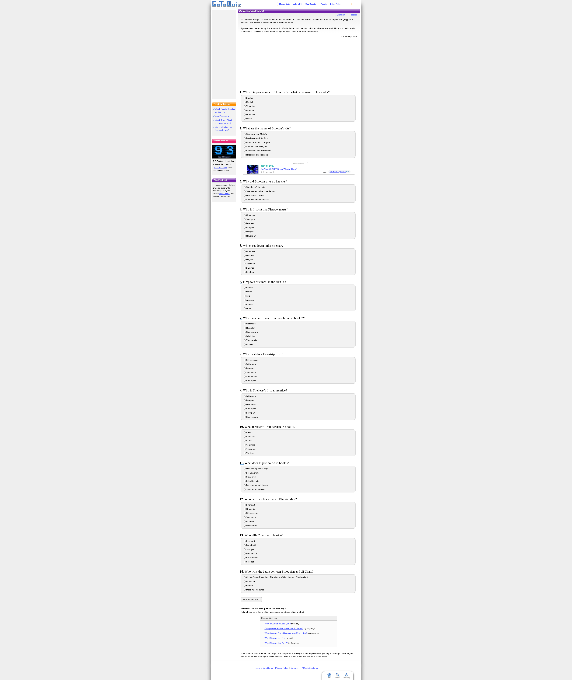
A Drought (250, 449)
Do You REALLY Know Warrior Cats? (279, 169)
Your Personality (222, 116)
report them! (224, 193)
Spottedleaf (251, 376)
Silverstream (252, 360)
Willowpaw (251, 396)
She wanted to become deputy (260, 191)
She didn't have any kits (257, 199)
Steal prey (251, 477)
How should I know (255, 195)
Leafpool (250, 368)
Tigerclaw (250, 106)
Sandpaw (250, 219)
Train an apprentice (255, 489)
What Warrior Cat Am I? (276, 643)
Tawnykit (250, 549)
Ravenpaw (251, 236)
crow (248, 308)
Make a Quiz (284, 4)
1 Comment (340, 15)
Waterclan (251, 323)
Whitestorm (251, 525)
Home (329, 678)
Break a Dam (252, 473)
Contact (294, 668)
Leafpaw (250, 400)
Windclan (250, 336)
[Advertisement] (298, 63)
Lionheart (250, 272)
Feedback (354, 15)
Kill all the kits (252, 481)
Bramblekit (251, 545)
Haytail (249, 259)
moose (249, 287)
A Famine (250, 445)
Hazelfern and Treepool (257, 155)
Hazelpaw (250, 404)
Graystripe (251, 509)
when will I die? (220, 167)
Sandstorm (251, 372)
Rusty (249, 118)
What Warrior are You (275, 638)
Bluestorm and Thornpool (258, 142)
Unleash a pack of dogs (257, 468)
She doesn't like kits (255, 187)
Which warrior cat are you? (278, 623)
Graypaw (250, 114)
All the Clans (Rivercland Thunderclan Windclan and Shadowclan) (277, 577)
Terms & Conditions (263, 668)
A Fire (249, 440)
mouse (249, 304)
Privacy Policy (281, 668)
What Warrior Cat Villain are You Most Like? (286, 633)
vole (248, 296)
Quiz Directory (311, 4)
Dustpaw (250, 223)
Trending (346, 678)
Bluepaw (250, 227)
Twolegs (250, 453)
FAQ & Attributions (309, 668)
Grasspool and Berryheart (258, 150)
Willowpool (251, 364)
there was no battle (255, 590)
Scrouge (250, 562)
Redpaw (250, 231)
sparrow (250, 300)
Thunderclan (252, 340)
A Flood (249, 432)
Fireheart (250, 505)
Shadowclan (252, 332)
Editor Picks (335, 4)
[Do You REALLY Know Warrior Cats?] (252, 169)
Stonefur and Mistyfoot (257, 146)
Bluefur (249, 98)
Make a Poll (297, 4)
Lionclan (250, 344)
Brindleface (251, 553)
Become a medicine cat (257, 485)
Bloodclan (250, 581)
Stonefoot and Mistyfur (257, 134)
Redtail (249, 102)
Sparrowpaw (252, 417)
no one (249, 585)
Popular (324, 4)
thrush (249, 291)
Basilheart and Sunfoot (257, 138)
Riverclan (250, 328)
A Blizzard (250, 436)
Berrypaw (250, 413)
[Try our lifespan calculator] (224, 151)
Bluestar (250, 110)
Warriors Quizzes (337, 171)
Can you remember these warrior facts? (284, 628)
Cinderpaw (251, 380)
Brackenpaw (252, 557)
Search (337, 678)
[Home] (226, 4)
